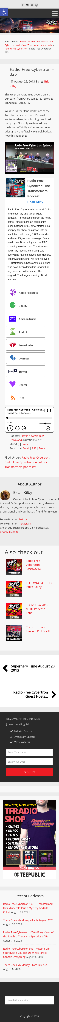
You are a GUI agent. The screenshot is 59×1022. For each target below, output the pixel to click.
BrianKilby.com (9, 532)
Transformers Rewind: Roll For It (38, 629)
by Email (24, 358)
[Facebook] (23, 5)
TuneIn (23, 372)
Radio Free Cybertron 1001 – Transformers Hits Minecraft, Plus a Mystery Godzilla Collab (28, 908)
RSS (21, 398)
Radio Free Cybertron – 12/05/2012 (34, 565)
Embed (26, 444)
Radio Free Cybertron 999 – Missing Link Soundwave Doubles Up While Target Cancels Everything (26, 953)
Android (23, 332)
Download (16, 440)
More (42, 448)
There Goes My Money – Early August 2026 (28, 920)
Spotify (23, 306)
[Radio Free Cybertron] (29, 25)
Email (26, 448)
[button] (4, 12)
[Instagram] (27, 5)
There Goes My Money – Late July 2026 (25, 965)
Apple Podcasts (28, 293)
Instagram (25, 523)
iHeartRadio (26, 345)
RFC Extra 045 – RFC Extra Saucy (39, 585)
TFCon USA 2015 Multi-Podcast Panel (37, 609)
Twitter (23, 519)
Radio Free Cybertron (35, 457)
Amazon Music (27, 319)
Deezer (23, 385)
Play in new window (32, 436)
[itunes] (36, 5)
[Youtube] (32, 5)
